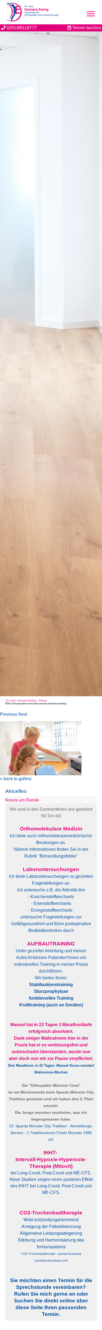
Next (22, 714)
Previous (8, 714)
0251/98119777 (21, 27)
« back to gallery (16, 778)
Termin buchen (86, 27)
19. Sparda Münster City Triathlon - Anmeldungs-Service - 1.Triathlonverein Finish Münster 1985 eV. (51, 1133)
